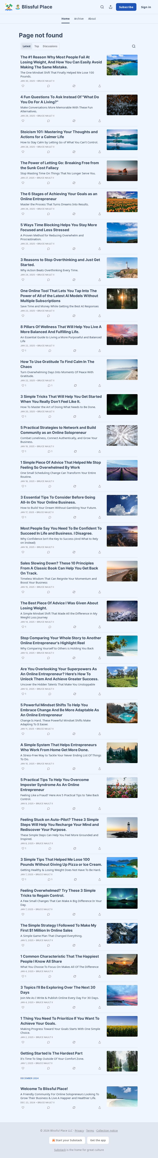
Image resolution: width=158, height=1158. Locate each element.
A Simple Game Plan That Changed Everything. (51, 936)
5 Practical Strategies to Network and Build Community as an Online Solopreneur (58, 430)
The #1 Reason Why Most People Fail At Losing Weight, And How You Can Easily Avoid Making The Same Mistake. (61, 62)
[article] (79, 71)
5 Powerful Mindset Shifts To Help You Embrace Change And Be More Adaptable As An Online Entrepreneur (59, 710)
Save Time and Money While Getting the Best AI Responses (59, 306)
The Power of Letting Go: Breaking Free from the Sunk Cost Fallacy (59, 165)
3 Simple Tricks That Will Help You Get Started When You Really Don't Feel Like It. (61, 399)
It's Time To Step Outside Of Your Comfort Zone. (52, 1059)
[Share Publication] (110, 7)
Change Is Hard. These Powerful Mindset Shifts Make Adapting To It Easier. (55, 722)
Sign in (146, 7)
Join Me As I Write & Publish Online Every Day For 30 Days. (59, 998)
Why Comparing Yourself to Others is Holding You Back (57, 648)
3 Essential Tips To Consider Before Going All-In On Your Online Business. (57, 500)
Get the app (98, 1140)
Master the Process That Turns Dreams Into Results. (54, 204)
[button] (65, 18)
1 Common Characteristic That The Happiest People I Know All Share (59, 959)
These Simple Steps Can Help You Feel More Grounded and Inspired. (59, 837)
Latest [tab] (27, 46)
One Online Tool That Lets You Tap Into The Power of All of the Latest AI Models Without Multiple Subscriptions (59, 296)
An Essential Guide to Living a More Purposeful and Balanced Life (61, 339)
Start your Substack (69, 1140)
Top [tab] (36, 46)
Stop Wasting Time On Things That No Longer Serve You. (58, 173)
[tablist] (40, 46)
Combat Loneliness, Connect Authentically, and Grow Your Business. (58, 440)
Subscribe (126, 7)
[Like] (22, 86)
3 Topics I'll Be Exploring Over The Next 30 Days (57, 990)
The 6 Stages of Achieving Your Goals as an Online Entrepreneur (58, 196)
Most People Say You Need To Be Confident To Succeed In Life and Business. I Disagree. (61, 531)
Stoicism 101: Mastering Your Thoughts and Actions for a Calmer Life (59, 134)
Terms (90, 1130)
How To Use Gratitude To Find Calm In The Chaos (57, 364)
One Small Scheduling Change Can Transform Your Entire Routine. (58, 475)
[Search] (102, 7)
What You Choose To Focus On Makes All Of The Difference (59, 967)
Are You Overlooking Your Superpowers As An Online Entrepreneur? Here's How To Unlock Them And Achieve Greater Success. (59, 674)
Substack (60, 1150)
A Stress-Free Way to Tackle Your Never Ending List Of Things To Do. (60, 757)
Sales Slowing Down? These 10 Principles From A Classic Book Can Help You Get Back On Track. (59, 568)
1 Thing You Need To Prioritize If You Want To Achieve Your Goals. (59, 1021)
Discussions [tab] (50, 46)
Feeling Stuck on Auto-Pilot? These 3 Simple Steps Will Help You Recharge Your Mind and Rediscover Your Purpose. (59, 824)
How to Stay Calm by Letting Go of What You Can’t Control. (59, 142)
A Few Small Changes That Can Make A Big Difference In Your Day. (61, 903)
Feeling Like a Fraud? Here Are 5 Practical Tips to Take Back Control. (59, 797)
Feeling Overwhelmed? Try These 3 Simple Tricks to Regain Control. (58, 893)
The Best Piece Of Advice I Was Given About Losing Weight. (59, 605)
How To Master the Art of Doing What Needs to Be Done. (58, 407)
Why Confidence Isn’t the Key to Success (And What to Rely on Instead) (59, 540)
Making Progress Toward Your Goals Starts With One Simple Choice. (60, 1031)
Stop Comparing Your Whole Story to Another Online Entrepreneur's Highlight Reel (60, 640)
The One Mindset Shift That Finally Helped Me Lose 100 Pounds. (57, 74)
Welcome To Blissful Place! (44, 1089)
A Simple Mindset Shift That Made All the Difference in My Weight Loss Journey (58, 615)
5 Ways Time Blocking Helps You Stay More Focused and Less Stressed (58, 227)
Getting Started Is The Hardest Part (51, 1053)
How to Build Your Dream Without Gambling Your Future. (58, 508)
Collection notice (107, 1130)
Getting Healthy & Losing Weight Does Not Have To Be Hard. (60, 870)
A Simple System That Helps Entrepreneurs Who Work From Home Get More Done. (58, 747)
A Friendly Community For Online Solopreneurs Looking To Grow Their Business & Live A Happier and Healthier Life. (59, 1096)
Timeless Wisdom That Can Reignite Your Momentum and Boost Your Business (58, 580)
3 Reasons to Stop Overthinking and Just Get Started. (60, 262)
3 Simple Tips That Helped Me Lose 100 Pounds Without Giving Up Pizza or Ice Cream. (61, 862)
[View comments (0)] (48, 86)
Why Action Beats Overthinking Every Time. (49, 270)
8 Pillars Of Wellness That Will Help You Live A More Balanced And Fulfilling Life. (61, 329)
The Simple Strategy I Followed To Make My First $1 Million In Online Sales (58, 928)
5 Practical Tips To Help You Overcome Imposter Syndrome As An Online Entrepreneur (54, 785)
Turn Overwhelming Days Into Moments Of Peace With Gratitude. (56, 374)
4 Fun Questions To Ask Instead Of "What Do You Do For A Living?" (59, 99)
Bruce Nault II (45, 81)
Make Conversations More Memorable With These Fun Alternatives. (56, 109)
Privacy (79, 1130)
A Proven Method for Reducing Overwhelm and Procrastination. (52, 237)
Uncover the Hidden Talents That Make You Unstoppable (57, 684)
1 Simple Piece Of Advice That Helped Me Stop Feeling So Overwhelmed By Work (60, 465)
